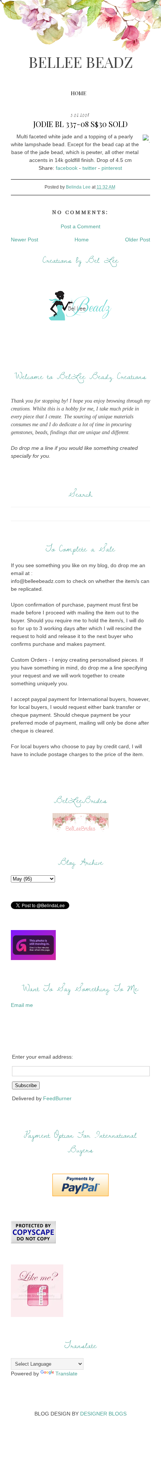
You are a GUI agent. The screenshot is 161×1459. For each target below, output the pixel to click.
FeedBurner (57, 1098)
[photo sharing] (146, 141)
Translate (66, 1374)
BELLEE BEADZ (80, 62)
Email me (22, 1005)
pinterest (111, 168)
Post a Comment (80, 226)
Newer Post (24, 240)
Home (78, 93)
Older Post (137, 240)
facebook (67, 168)
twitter (89, 168)
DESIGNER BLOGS (103, 1414)
